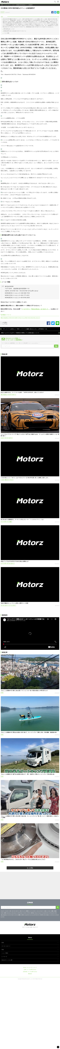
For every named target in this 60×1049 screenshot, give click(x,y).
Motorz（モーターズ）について (30, 967)
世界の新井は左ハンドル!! (9, 29)
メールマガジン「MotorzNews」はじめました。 (35, 309)
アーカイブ (52, 912)
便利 (5, 912)
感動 (52, 911)
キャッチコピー (40, 911)
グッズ (57, 914)
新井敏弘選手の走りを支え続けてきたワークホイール (15, 31)
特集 (2, 692)
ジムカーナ (27, 914)
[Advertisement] (30, 886)
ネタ (2, 912)
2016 (23, 914)
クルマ (2, 12)
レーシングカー (24, 317)
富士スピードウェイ (9, 479)
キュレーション (38, 912)
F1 (55, 912)
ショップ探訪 (5, 953)
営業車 (27, 911)
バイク (24, 912)
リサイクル (20, 912)
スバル (31, 317)
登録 (56, 346)
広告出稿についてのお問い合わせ (30, 971)
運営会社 (30, 973)
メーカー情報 (6, 33)
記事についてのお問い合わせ (30, 969)
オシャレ (9, 912)
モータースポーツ (14, 317)
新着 (3, 942)
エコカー (7, 911)
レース (2, 916)
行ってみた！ (47, 914)
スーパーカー (11, 914)
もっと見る (30, 868)
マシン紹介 (9, 521)
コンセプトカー (45, 912)
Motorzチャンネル (6, 960)
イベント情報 (17, 914)
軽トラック (22, 911)
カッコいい (36, 317)
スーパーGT (3, 521)
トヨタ (2, 479)
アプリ (28, 912)
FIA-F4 (41, 914)
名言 (45, 911)
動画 (55, 911)
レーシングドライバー (35, 914)
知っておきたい (5, 317)
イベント (52, 914)
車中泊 (32, 912)
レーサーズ (4, 956)
